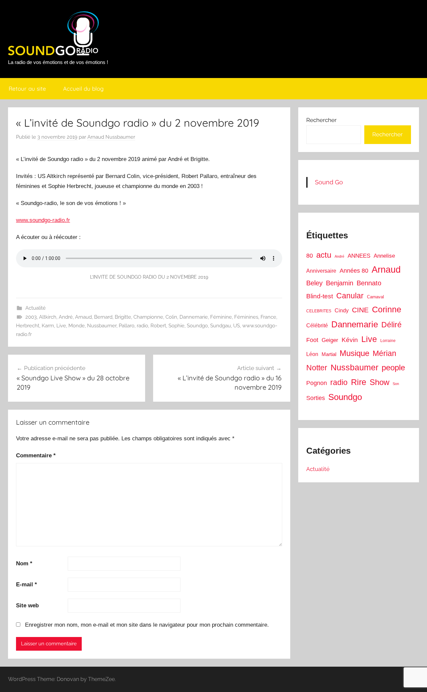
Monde (76, 326)
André (66, 317)
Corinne (386, 309)
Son (396, 384)
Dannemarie (193, 317)
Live (61, 326)
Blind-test (319, 296)
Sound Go (329, 182)
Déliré (391, 325)
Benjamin (339, 283)
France (268, 317)
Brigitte (123, 317)
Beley (314, 283)
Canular (350, 295)
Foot (312, 340)
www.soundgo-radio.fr (43, 220)
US (236, 326)
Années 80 (354, 270)
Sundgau (220, 326)
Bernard (103, 317)
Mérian (384, 353)
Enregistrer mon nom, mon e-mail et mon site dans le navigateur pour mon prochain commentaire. (147, 625)
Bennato (369, 283)
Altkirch (47, 317)
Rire (358, 382)
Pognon (316, 383)
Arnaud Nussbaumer (111, 137)
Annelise (384, 256)
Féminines (246, 317)
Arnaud (83, 317)
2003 (31, 317)
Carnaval (375, 296)
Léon (312, 354)
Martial (329, 354)
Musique (354, 353)
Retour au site (27, 88)
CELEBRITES (318, 311)
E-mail (26, 584)
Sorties (315, 398)
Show (379, 382)
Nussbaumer (101, 326)
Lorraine (388, 340)
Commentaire (36, 455)
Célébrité (317, 325)
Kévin (350, 339)
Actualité (35, 308)
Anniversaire (321, 271)
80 (309, 255)
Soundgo (197, 326)
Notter (316, 367)
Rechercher (321, 120)
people (393, 367)
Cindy (342, 310)
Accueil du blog (83, 88)
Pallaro (126, 326)
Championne (148, 317)
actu (323, 254)
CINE (360, 310)
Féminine (221, 317)
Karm (48, 326)
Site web (27, 605)
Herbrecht (27, 326)
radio (142, 326)
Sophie (176, 326)
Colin (171, 317)
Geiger (330, 340)
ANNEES (359, 256)
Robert (158, 326)
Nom (24, 563)
